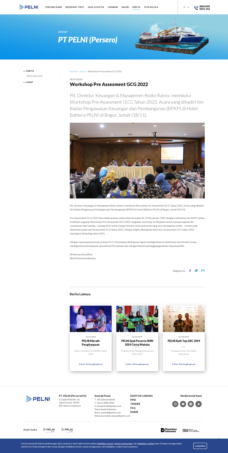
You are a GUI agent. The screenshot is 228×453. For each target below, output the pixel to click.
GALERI (125, 7)
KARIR (134, 411)
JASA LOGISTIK (96, 7)
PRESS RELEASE (34, 76)
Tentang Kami (53, 7)
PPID (133, 399)
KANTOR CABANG (141, 395)
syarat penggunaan (123, 443)
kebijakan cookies (146, 443)
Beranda (73, 71)
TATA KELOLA (151, 7)
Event (82, 71)
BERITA (136, 7)
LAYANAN (113, 7)
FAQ (133, 407)
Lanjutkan (200, 446)
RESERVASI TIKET (74, 7)
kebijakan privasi (105, 443)
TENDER (135, 403)
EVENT (29, 82)
